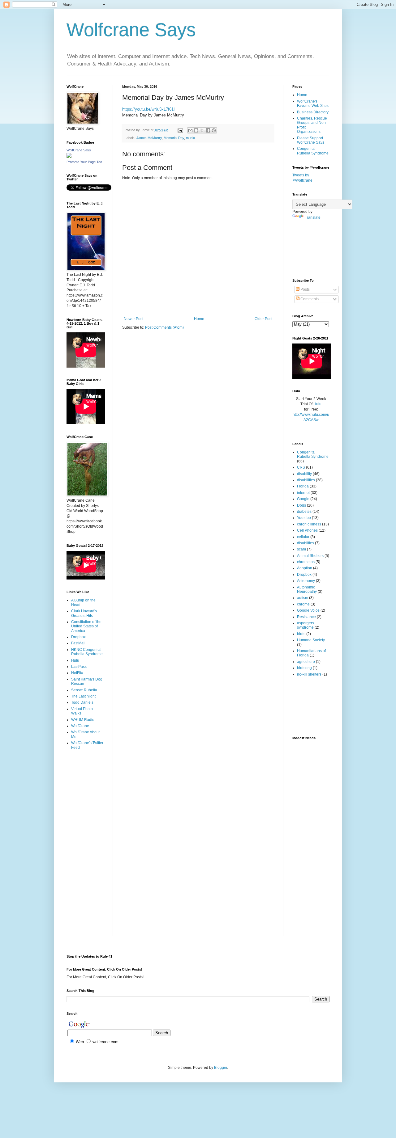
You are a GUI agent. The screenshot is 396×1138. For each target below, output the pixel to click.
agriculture (306, 662)
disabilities (306, 480)
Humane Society (311, 640)
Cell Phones (307, 530)
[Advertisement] (86, 779)
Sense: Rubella (84, 690)
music (190, 138)
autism (302, 598)
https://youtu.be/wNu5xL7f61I (148, 109)
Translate (313, 217)
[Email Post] (180, 130)
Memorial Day (174, 138)
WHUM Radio (82, 720)
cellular (303, 537)
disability (304, 474)
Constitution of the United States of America (86, 626)
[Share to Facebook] (208, 130)
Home (199, 319)
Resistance (306, 617)
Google (303, 499)
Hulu (75, 660)
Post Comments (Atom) (164, 327)
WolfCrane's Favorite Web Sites (313, 103)
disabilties (305, 543)
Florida (303, 486)
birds (301, 634)
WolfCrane (80, 726)
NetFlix (77, 673)
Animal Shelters (310, 556)
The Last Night (83, 696)
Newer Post (133, 319)
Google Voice (308, 610)
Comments (309, 299)
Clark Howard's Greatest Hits (84, 613)
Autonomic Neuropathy (307, 589)
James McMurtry (149, 138)
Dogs (301, 505)
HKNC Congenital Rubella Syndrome (87, 651)
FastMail (78, 643)
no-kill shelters (309, 674)
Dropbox (78, 637)
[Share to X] (202, 130)
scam (301, 549)
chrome (303, 604)
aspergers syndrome (305, 625)
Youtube (304, 518)
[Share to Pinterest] (214, 130)
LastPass (79, 666)
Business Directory (313, 112)
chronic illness (309, 524)
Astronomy (306, 581)
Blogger (220, 1067)
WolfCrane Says (79, 150)
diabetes (304, 511)
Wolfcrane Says (131, 29)
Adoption (304, 568)
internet (303, 493)
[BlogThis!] (196, 130)
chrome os (306, 562)
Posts (304, 289)
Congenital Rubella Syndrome (313, 150)
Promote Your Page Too (84, 162)
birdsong (304, 668)
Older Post (263, 319)
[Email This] (190, 130)
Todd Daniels (82, 702)
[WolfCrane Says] (69, 156)
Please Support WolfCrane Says (310, 140)
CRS (301, 467)
